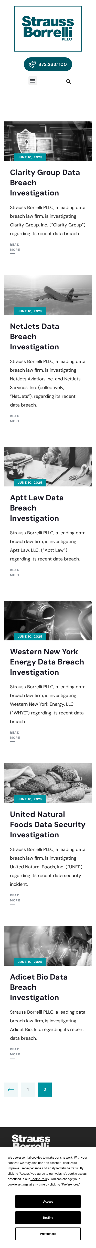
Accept (48, 1201)
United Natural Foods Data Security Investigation (48, 824)
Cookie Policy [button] (39, 1179)
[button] (32, 80)
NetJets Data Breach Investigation (34, 336)
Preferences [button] (70, 1184)
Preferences (48, 1234)
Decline (48, 1218)
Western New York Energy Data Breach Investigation (47, 662)
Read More (15, 247)
